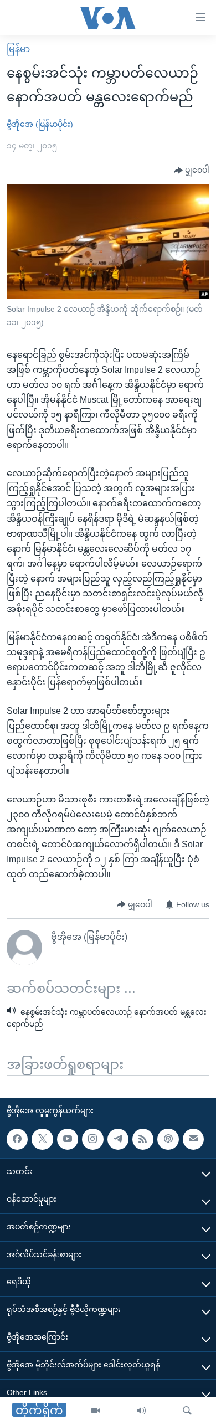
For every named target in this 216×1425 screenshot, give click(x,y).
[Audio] (141, 1411)
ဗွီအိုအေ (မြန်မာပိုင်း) (40, 124)
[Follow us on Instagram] (92, 1139)
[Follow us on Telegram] (117, 1139)
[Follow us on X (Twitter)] (42, 1139)
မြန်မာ (18, 49)
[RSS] (142, 1139)
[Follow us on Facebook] (17, 1139)
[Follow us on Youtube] (67, 1139)
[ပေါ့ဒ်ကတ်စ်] (167, 1139)
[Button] (191, 170)
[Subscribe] (193, 1139)
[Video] (95, 1411)
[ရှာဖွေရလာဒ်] (187, 1411)
